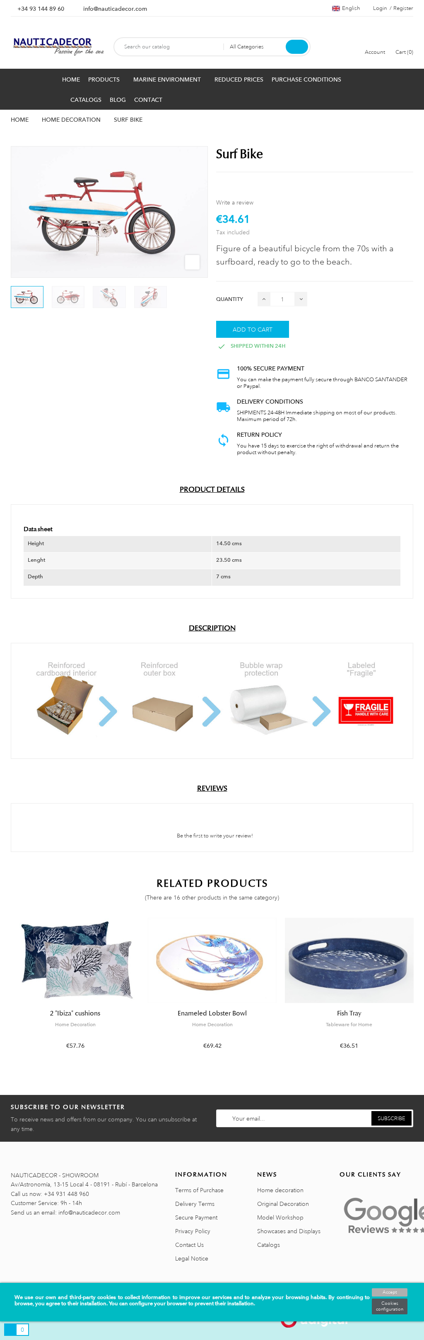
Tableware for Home (349, 1024)
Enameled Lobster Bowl (212, 1013)
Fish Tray (349, 1013)
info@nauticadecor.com (115, 8)
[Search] (297, 47)
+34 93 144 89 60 (40, 8)
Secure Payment (196, 1217)
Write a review (234, 202)
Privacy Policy (192, 1231)
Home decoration (280, 1190)
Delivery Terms (194, 1204)
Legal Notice (191, 1258)
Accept (390, 1292)
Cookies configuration (389, 1306)
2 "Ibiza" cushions (75, 1013)
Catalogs (268, 1245)
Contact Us (189, 1245)
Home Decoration (75, 1024)
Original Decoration (283, 1204)
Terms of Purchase (199, 1190)
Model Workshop (280, 1217)
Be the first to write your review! (214, 835)
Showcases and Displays (288, 1231)
